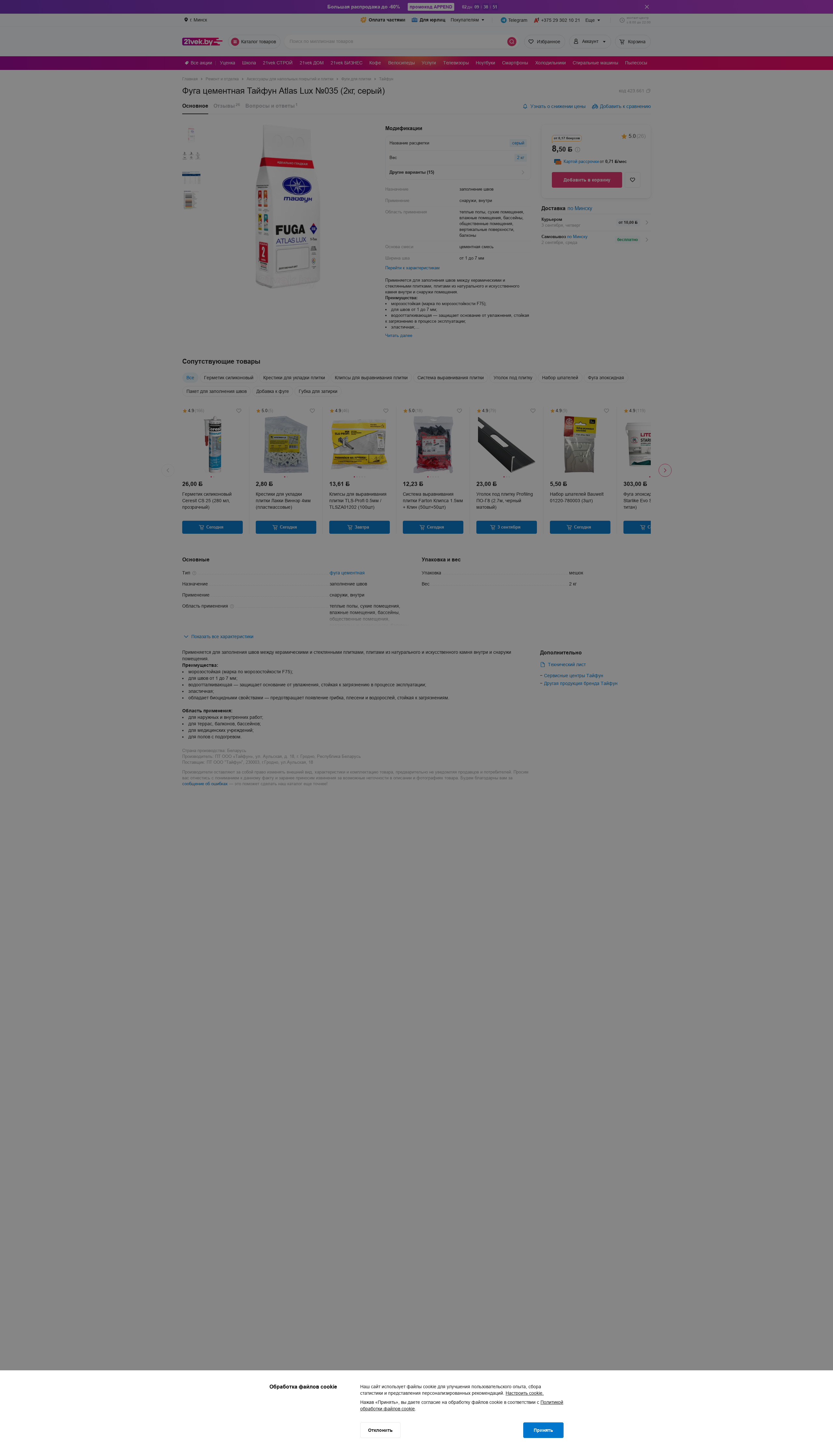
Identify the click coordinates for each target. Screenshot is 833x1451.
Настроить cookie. (525, 1393)
